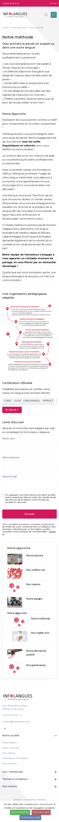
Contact (53, 3)
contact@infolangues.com (16, 721)
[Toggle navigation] (54, 15)
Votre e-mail (9, 476)
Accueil (5, 27)
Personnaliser (30, 817)
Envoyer (29, 514)
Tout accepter (20, 812)
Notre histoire (9, 742)
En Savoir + (12, 409)
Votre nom (8, 438)
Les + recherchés (12, 771)
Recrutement (9, 763)
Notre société (10, 735)
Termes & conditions (15, 779)
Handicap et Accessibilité (15, 758)
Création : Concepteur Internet (29, 799)
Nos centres (8, 753)
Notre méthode (10, 748)
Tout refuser (41, 812)
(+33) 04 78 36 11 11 (10, 3)
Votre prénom (10, 457)
